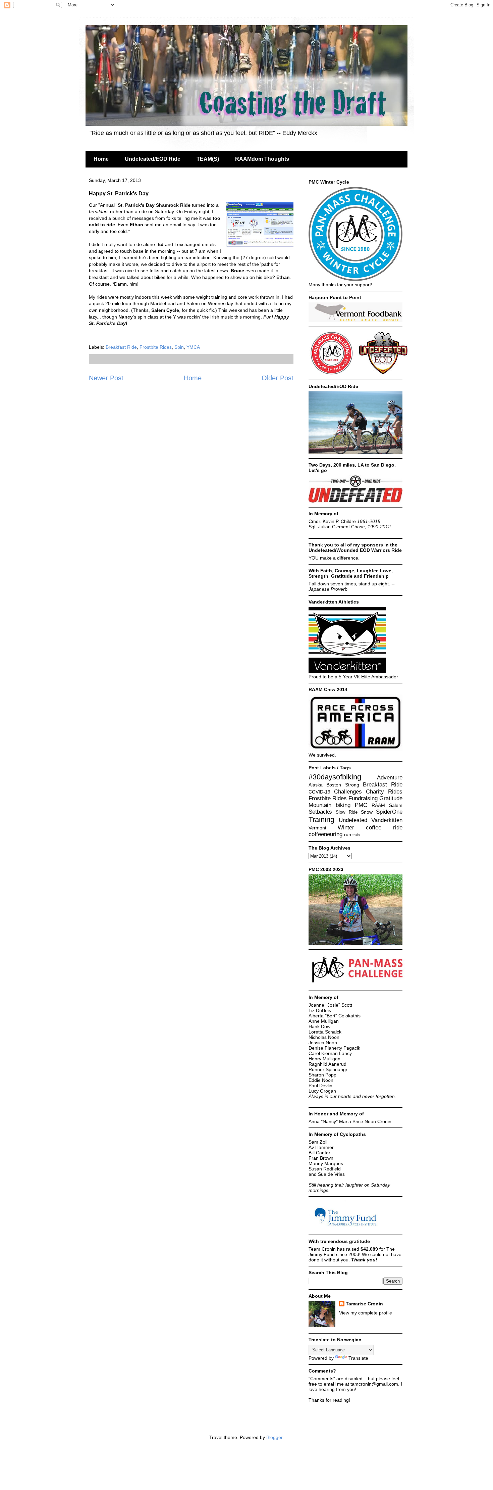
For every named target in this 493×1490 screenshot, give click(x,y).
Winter (346, 827)
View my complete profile (365, 1312)
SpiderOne (389, 812)
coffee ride (384, 827)
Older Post (277, 378)
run (347, 834)
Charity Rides (384, 791)
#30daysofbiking (335, 777)
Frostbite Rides (156, 347)
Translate (358, 1358)
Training (321, 819)
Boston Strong (342, 784)
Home (101, 159)
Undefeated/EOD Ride (152, 159)
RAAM (378, 805)
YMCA (193, 347)
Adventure (389, 777)
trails (356, 835)
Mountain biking (329, 805)
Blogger (274, 1437)
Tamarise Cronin (364, 1303)
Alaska (316, 784)
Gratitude (390, 798)
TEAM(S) (208, 159)
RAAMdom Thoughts (262, 159)
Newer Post (106, 378)
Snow (367, 812)
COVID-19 (319, 792)
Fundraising (363, 798)
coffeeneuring (325, 834)
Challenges (348, 791)
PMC (361, 805)
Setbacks (320, 812)
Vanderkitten (386, 820)
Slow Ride (346, 812)
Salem (395, 805)
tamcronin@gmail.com (374, 1384)
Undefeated (353, 820)
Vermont (317, 827)
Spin (179, 347)
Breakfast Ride (121, 347)
